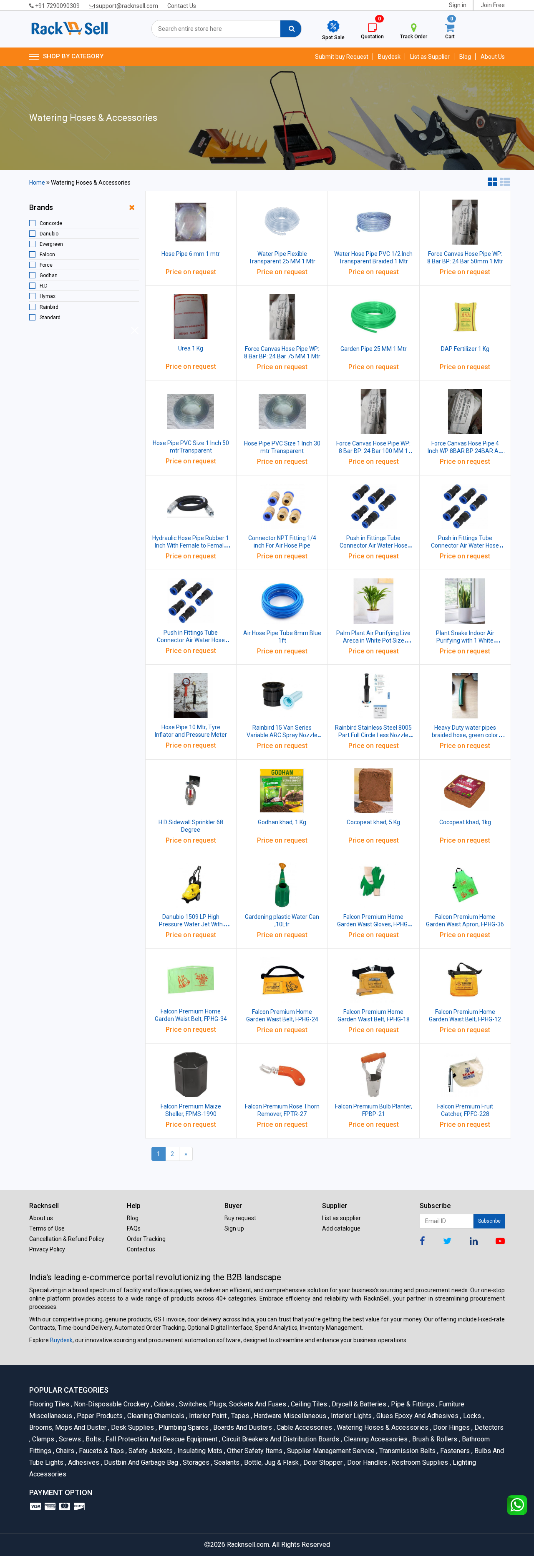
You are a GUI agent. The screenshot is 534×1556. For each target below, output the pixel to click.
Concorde (51, 223)
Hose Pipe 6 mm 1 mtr (190, 253)
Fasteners (454, 1451)
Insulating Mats (199, 1451)
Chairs (64, 1451)
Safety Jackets (150, 1451)
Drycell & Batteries (358, 1404)
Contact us (141, 1249)
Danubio (49, 234)
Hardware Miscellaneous (289, 1416)
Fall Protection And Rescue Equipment (161, 1439)
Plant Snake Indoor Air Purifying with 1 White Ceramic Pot (465, 640)
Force (46, 265)
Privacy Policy (47, 1249)
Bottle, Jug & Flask (270, 1462)
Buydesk (389, 56)
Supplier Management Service (330, 1451)
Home (37, 182)
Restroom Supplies (419, 1462)
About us (41, 1218)
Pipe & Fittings (412, 1404)
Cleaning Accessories (375, 1439)
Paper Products (99, 1416)
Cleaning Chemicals (155, 1416)
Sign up (234, 1228)
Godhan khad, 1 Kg (282, 822)
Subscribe (489, 1221)
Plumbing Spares (183, 1427)
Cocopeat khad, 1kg (465, 822)
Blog (465, 56)
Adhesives (83, 1462)
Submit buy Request (341, 56)
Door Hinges (450, 1427)
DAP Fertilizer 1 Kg (465, 348)
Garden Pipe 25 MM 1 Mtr (373, 348)
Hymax (47, 296)
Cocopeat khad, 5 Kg (373, 822)
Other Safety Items (254, 1451)
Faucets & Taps (101, 1451)
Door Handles (366, 1462)
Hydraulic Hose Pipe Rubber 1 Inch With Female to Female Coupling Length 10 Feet (190, 545)
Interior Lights (350, 1416)
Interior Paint (207, 1416)
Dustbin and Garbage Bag (140, 1462)
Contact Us (181, 6)
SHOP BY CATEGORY (73, 56)
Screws (69, 1439)
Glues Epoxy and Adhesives (416, 1416)
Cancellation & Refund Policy (66, 1239)
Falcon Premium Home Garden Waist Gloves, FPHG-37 (373, 924)
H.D (44, 286)
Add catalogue (341, 1228)
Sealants (226, 1462)
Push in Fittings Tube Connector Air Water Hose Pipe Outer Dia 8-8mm (465, 545)
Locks (471, 1416)
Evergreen (51, 244)
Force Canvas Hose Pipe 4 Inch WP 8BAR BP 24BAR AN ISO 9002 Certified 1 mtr (465, 451)
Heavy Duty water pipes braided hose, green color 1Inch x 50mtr (465, 735)
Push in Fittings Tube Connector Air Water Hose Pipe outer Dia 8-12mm (191, 640)
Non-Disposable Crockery (111, 1404)
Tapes (239, 1416)
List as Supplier (430, 56)
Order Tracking (146, 1239)
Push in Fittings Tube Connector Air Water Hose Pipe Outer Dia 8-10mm (374, 545)
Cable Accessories (304, 1427)
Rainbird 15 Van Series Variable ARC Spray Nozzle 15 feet (282, 735)
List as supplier (341, 1218)
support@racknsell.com (126, 6)
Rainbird (49, 307)
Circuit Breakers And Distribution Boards (280, 1439)
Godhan (49, 275)
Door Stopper (322, 1462)
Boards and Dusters (242, 1427)
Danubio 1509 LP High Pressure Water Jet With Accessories (191, 924)
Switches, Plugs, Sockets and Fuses (232, 1404)
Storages (195, 1462)
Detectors (487, 1427)
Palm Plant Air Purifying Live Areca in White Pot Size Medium (373, 640)
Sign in (457, 5)
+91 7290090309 (57, 6)
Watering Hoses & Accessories (382, 1427)
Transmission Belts (406, 1451)
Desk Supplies (132, 1427)
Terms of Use (47, 1228)
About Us (493, 56)
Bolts (93, 1439)
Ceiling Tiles (308, 1404)
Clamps (42, 1439)
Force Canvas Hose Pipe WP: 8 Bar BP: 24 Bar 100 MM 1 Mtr (373, 451)
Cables (163, 1404)
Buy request (240, 1218)
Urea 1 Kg (190, 348)
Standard (50, 317)
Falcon (47, 255)
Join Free (493, 5)
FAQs (134, 1228)
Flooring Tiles (50, 1404)
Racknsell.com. (248, 1544)
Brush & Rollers (434, 1439)
